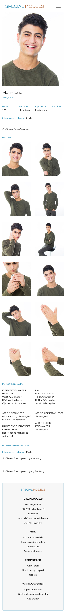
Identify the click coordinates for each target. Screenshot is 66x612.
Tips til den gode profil (33, 570)
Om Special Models (33, 537)
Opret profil (33, 566)
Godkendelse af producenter (33, 594)
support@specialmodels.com (33, 518)
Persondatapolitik (33, 551)
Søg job (33, 575)
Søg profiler (33, 599)
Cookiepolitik (33, 547)
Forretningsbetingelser (33, 542)
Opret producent (33, 589)
